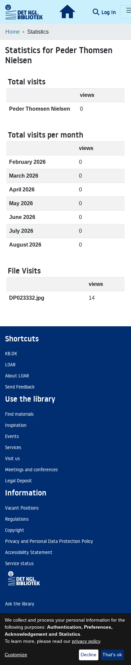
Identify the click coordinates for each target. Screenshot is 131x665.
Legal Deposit (18, 481)
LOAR (10, 365)
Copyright (14, 530)
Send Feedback (20, 387)
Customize (16, 654)
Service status (19, 563)
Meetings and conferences (31, 470)
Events (12, 436)
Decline (88, 654)
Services (13, 447)
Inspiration (16, 425)
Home (12, 32)
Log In (109, 12)
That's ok (112, 654)
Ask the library (19, 604)
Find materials (19, 414)
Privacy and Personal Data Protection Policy (49, 541)
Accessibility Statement (28, 552)
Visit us (12, 458)
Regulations (17, 519)
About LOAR (17, 376)
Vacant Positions (22, 508)
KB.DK (11, 353)
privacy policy (86, 641)
